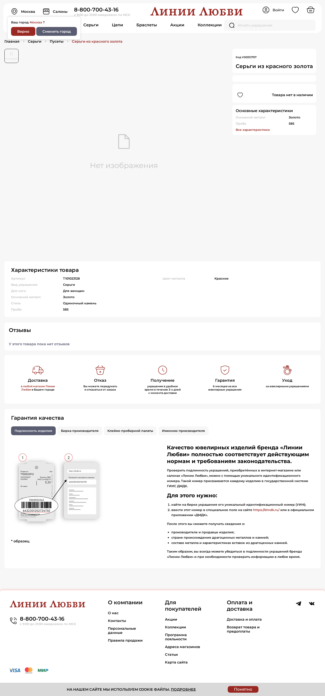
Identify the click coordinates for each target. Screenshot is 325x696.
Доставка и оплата (244, 619)
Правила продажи (125, 640)
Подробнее (183, 689)
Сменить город (56, 31)
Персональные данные (122, 630)
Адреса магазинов (182, 647)
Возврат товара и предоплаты (243, 629)
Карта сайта (176, 662)
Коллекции (210, 25)
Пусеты (56, 41)
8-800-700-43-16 (96, 9)
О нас (113, 613)
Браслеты (146, 25)
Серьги (91, 25)
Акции (177, 25)
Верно (23, 31)
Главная (11, 41)
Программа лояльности (176, 637)
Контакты (117, 621)
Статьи (171, 654)
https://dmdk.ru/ (266, 510)
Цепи (117, 25)
